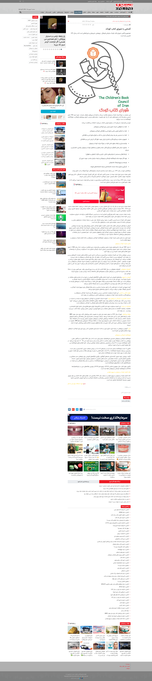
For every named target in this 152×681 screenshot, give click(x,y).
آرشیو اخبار (122, 12)
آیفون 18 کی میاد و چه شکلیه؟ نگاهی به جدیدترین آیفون (49, 232)
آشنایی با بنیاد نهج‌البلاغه (123, 549)
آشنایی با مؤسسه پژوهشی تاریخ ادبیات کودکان (118, 616)
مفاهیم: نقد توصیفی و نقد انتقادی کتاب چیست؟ (118, 520)
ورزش (71, 12)
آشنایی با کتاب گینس (124, 605)
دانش (84, 12)
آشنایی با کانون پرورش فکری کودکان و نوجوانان (118, 555)
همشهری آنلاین (123, 7)
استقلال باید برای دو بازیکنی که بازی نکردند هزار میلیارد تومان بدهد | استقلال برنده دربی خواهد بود (106, 494)
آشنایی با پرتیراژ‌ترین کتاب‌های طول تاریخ (120, 595)
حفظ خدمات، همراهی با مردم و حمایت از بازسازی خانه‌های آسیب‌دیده (48, 216)
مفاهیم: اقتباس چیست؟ (123, 581)
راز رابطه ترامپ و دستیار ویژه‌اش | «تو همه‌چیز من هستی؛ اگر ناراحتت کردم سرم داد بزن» (54, 40)
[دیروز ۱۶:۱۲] (61, 217)
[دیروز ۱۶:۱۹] (61, 192)
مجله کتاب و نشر (126, 401)
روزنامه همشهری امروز (128, 1)
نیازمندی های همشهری (117, 1)
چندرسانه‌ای (60, 12)
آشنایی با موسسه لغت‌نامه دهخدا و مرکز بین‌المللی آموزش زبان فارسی (113, 542)
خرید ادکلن (25, 29)
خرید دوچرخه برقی (33, 43)
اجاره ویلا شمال (33, 29)
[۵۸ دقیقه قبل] (53, 24)
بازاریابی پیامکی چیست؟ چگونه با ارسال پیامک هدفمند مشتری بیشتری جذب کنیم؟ (48, 208)
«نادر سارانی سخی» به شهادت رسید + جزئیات (118, 502)
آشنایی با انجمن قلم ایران (123, 568)
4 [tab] (55, 49)
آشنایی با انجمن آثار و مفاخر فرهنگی (121, 544)
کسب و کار (48, 12)
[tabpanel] (53, 32)
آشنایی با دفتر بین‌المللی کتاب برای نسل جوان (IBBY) (117, 613)
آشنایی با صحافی (125, 571)
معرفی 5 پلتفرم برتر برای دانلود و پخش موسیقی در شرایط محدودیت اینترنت (48, 191)
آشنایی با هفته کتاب (124, 603)
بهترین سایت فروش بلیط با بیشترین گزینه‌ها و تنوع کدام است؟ (49, 241)
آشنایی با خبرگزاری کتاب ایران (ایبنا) (121, 592)
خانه (129, 12)
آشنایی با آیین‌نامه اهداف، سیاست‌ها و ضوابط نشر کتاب (116, 576)
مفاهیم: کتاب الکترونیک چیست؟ (121, 547)
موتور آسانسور (34, 23)
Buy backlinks (27, 46)
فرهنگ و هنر (78, 12)
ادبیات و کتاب (115, 21)
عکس (54, 12)
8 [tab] (47, 49)
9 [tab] (45, 49)
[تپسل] (74, 184)
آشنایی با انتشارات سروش (123, 534)
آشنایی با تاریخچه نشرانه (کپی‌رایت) (121, 526)
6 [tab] (51, 49)
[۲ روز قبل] (61, 251)
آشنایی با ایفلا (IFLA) (124, 587)
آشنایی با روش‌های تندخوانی (122, 552)
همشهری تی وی (101, 1)
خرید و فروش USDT (32, 20)
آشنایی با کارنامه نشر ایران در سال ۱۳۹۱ (120, 597)
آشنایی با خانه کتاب (124, 558)
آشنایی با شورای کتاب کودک (118, 29)
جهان (111, 12)
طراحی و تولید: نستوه (75, 678)
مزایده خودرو (34, 37)
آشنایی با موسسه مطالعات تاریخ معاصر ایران (119, 608)
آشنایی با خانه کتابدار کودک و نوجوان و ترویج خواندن (117, 619)
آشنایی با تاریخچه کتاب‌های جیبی (121, 510)
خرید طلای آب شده (33, 34)
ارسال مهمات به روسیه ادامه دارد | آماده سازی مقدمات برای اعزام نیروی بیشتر (111, 497)
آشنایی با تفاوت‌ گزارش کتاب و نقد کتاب (120, 515)
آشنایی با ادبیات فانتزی (123, 531)
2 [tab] (59, 49)
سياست (116, 12)
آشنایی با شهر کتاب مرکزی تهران (121, 560)
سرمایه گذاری (86, 201)
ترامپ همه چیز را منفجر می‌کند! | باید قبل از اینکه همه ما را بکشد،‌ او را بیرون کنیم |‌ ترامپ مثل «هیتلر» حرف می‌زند (103, 491)
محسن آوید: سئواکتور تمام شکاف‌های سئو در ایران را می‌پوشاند (50, 175)
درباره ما (128, 664)
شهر (97, 12)
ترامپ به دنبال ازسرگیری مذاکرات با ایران (119, 499)
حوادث (42, 12)
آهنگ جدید (34, 40)
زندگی (89, 12)
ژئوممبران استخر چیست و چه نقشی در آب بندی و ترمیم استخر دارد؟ (48, 225)
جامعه (101, 12)
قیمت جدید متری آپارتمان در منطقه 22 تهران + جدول (49, 182)
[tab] (115, 481)
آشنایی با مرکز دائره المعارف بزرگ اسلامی (119, 573)
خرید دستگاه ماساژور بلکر (31, 26)
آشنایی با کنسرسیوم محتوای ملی (121, 536)
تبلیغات (128, 668)
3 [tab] (57, 49)
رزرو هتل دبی (34, 60)
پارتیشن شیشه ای (33, 54)
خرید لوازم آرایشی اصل (32, 32)
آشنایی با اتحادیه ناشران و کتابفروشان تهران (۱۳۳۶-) (117, 523)
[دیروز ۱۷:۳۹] (61, 176)
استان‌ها (67, 12)
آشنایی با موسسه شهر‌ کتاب (122, 600)
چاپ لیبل (35, 46)
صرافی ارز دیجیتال (33, 48)
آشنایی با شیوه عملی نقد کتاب (122, 518)
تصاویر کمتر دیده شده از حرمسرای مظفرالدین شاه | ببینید (116, 489)
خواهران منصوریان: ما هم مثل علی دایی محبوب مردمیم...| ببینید (114, 486)
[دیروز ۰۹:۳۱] (61, 63)
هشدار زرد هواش (124, 16)
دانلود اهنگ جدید (33, 57)
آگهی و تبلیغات (109, 1)
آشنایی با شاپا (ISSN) (124, 512)
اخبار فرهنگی (121, 21)
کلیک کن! (53, 111)
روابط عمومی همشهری (92, 1)
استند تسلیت (26, 37)
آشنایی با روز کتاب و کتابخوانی (122, 539)
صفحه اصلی (128, 21)
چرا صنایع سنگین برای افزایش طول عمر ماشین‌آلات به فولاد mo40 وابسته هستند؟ (48, 200)
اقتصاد (106, 12)
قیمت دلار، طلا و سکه (125, 666)
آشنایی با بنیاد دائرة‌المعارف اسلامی (121, 563)
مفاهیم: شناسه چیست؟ (123, 565)
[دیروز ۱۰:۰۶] (61, 234)
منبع (84, 384)
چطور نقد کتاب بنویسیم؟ (123, 528)
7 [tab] (49, 49)
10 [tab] (43, 49)
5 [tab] (53, 49)
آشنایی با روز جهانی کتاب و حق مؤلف (120, 579)
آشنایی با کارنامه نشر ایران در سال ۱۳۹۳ (120, 589)
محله (93, 12)
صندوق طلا (34, 51)
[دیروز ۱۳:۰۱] (61, 72)
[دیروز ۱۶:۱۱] (61, 226)
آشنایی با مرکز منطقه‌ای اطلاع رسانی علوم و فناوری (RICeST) (115, 584)
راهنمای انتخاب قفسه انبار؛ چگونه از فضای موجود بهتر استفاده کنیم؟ (48, 249)
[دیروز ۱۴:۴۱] (61, 80)
